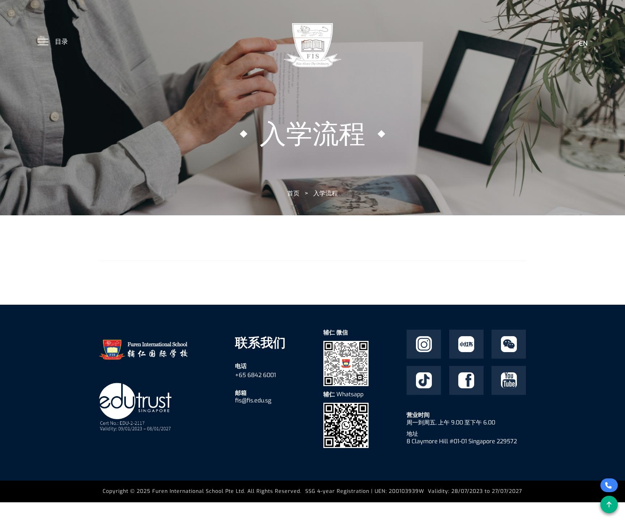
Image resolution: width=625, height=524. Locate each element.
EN (583, 43)
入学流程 (325, 193)
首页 (293, 193)
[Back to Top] (609, 504)
